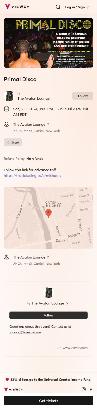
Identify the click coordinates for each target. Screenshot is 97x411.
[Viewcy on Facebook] (91, 389)
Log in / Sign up (77, 7)
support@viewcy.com (24, 332)
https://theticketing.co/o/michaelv (32, 175)
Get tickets (48, 400)
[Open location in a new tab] (48, 125)
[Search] (58, 7)
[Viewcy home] (17, 7)
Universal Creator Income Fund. (68, 379)
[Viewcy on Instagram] (83, 389)
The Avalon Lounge (33, 98)
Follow (83, 96)
